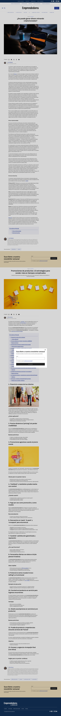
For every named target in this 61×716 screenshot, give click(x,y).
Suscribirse (30, 364)
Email (17, 356)
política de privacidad (28, 360)
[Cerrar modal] (45, 350)
